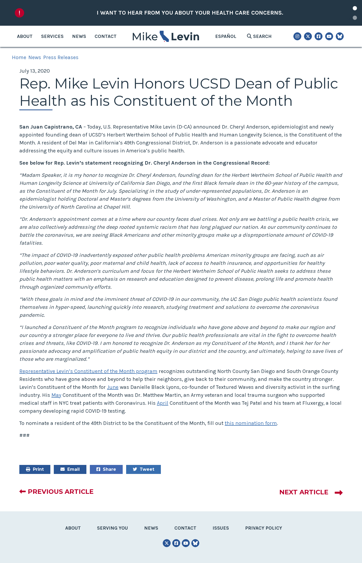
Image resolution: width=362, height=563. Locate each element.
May (56, 395)
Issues (221, 528)
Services (52, 36)
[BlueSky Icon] (340, 36)
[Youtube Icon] (329, 36)
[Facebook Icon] (319, 36)
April (162, 403)
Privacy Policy (263, 528)
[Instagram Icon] (297, 36)
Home (19, 57)
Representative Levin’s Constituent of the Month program (88, 371)
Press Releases (60, 57)
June (112, 387)
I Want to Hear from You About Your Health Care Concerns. (190, 12)
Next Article (303, 492)
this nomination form (251, 423)
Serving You (112, 528)
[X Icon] (308, 36)
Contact (106, 36)
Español (225, 36)
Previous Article (61, 491)
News (79, 36)
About (25, 36)
